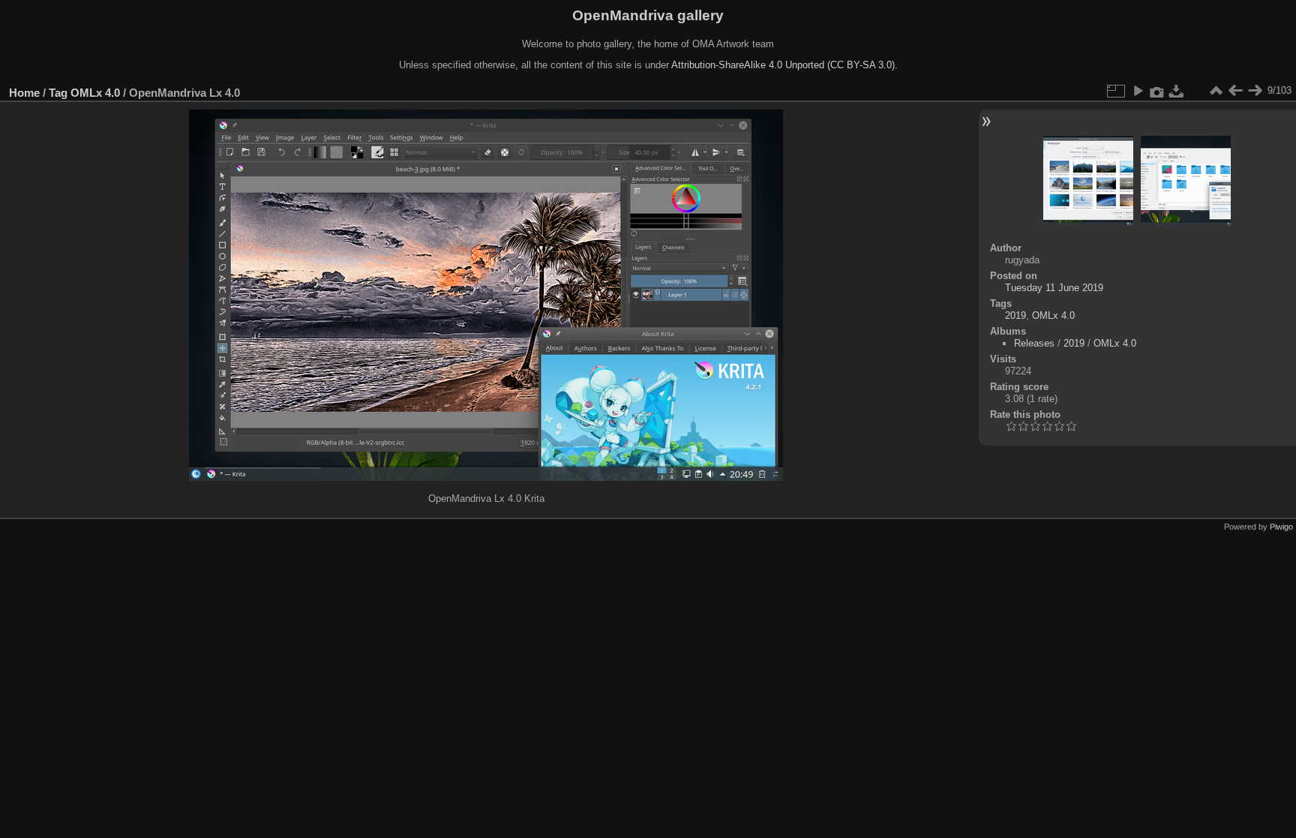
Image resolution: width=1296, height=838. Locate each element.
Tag (58, 92)
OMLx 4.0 (95, 92)
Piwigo (1281, 526)
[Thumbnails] (1216, 91)
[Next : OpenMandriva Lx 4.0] (1254, 91)
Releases (1034, 343)
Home (24, 92)
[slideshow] (1138, 91)
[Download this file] (1176, 91)
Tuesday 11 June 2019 (1054, 287)
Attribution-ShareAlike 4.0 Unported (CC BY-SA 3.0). (784, 65)
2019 (1015, 315)
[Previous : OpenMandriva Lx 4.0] (1235, 91)
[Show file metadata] (1157, 91)
